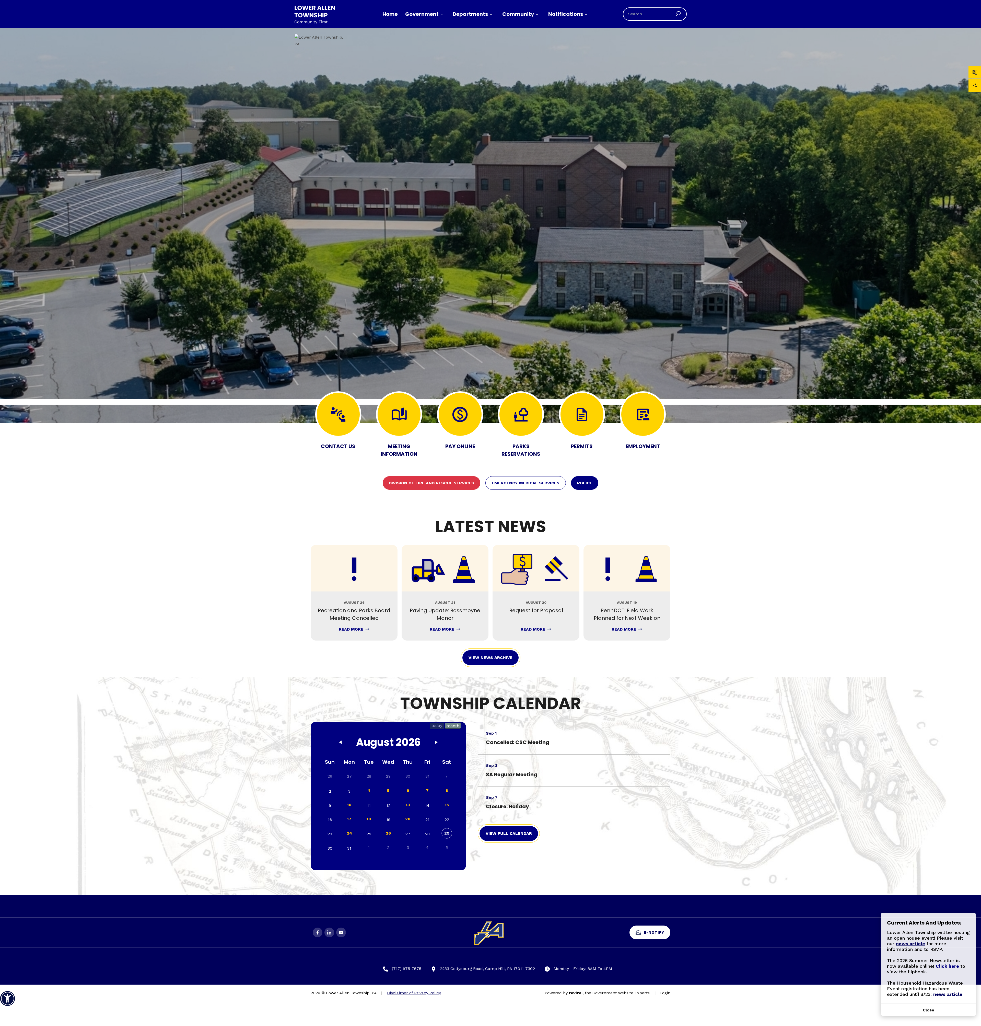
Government (422, 14)
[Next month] (436, 743)
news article (910, 943)
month (452, 725)
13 (408, 804)
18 (369, 818)
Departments (470, 14)
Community (518, 14)
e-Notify (654, 932)
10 (349, 804)
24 (349, 833)
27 (349, 776)
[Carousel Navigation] (490, 593)
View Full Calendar (509, 833)
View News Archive (490, 657)
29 (446, 833)
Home (390, 14)
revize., (576, 992)
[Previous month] (340, 743)
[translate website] (974, 72)
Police (584, 483)
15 (447, 804)
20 (408, 818)
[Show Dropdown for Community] (537, 15)
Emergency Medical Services (525, 483)
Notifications (565, 14)
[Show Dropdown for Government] (441, 15)
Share (974, 85)
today (436, 725)
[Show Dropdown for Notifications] (586, 15)
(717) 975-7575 (406, 968)
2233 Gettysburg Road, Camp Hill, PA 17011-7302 (487, 968)
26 (388, 833)
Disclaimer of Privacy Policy (414, 992)
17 (349, 818)
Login (665, 992)
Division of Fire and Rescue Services (431, 483)
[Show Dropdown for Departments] (490, 15)
